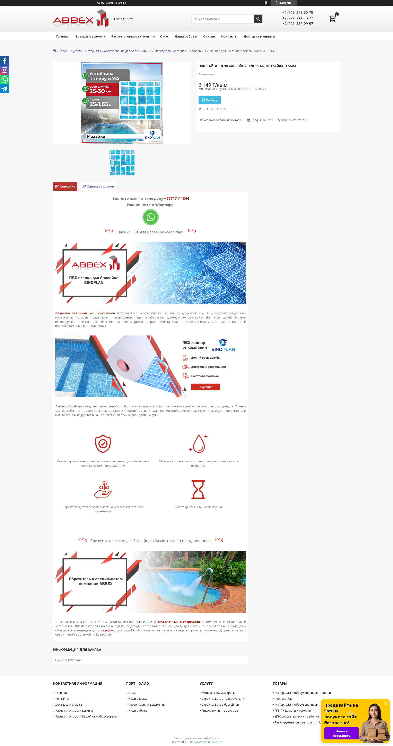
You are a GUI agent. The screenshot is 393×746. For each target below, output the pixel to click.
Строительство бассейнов (220, 704)
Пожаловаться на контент (205, 742)
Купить (212, 100)
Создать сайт (105, 2)
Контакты (229, 36)
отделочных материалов (179, 622)
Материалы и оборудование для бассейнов (115, 51)
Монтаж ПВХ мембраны (218, 693)
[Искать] (258, 19)
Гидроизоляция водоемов (220, 710)
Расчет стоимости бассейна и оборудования (86, 716)
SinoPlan (195, 51)
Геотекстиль (283, 699)
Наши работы (186, 36)
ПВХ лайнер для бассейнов (167, 51)
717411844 (180, 198)
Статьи (209, 36)
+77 (167, 198)
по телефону (105, 630)
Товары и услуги (89, 36)
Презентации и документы (146, 704)
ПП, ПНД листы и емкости (293, 710)
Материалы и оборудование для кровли (303, 693)
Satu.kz (215, 738)
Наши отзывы (137, 699)
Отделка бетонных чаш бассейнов (85, 313)
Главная (62, 36)
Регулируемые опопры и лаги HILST (299, 722)
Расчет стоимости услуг (131, 36)
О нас (164, 36)
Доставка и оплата (259, 36)
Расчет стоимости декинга (74, 710)
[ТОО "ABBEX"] (80, 19)
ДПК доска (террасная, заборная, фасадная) (306, 716)
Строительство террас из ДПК (223, 699)
